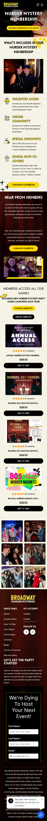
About (7, 613)
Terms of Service (12, 650)
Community (9, 634)
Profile (27, 618)
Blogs (6, 644)
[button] (19, 350)
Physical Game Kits (23, 308)
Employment (10, 618)
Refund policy (10, 655)
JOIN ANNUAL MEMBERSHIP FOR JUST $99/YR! (23, 28)
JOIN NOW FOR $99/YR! (23, 184)
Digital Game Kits (23, 317)
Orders (27, 613)
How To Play (10, 624)
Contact (8, 639)
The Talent (9, 629)
